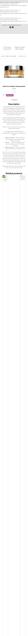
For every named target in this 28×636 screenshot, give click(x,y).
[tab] (14, 99)
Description (14, 99)
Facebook (13, 27)
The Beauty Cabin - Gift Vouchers (11, 40)
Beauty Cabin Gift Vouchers (8, 56)
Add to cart (10, 95)
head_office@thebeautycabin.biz (14, 25)
